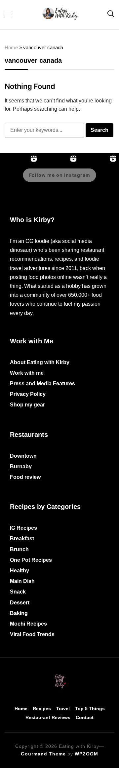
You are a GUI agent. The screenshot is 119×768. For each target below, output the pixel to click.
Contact (85, 717)
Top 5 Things (90, 708)
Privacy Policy (28, 394)
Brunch (19, 549)
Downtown (23, 456)
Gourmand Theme (43, 753)
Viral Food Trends (32, 634)
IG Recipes (23, 528)
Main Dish (22, 581)
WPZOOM (86, 753)
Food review (25, 477)
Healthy (19, 570)
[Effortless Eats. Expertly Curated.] (59, 675)
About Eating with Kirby (39, 362)
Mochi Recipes (28, 624)
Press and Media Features (42, 383)
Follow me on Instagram (59, 175)
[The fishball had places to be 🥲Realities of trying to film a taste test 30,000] (99, 180)
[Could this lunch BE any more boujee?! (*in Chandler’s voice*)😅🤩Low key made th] (20, 180)
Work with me (27, 373)
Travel (63, 708)
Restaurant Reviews (47, 717)
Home (11, 47)
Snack (18, 592)
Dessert (19, 602)
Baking (19, 613)
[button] (8, 13)
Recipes (42, 708)
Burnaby (21, 466)
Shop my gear (27, 404)
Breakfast (22, 538)
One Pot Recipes (31, 560)
